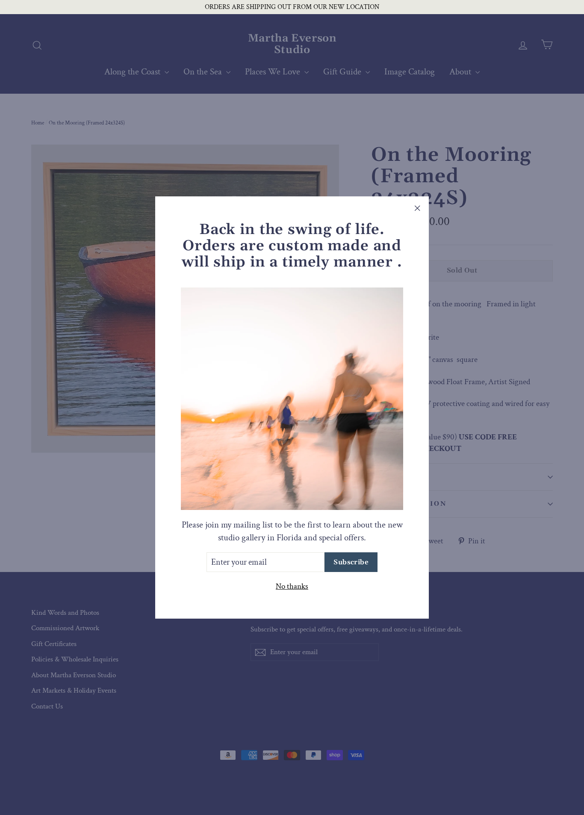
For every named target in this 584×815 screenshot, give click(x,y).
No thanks (292, 586)
